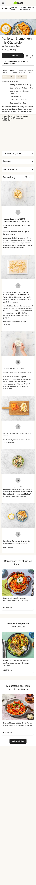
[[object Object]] (27, 56)
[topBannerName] (18, 15)
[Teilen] (32, 56)
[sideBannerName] (18, 135)
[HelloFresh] (18, 2)
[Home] (3, 8)
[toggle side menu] (3, 3)
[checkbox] (2, 50)
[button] (18, 161)
